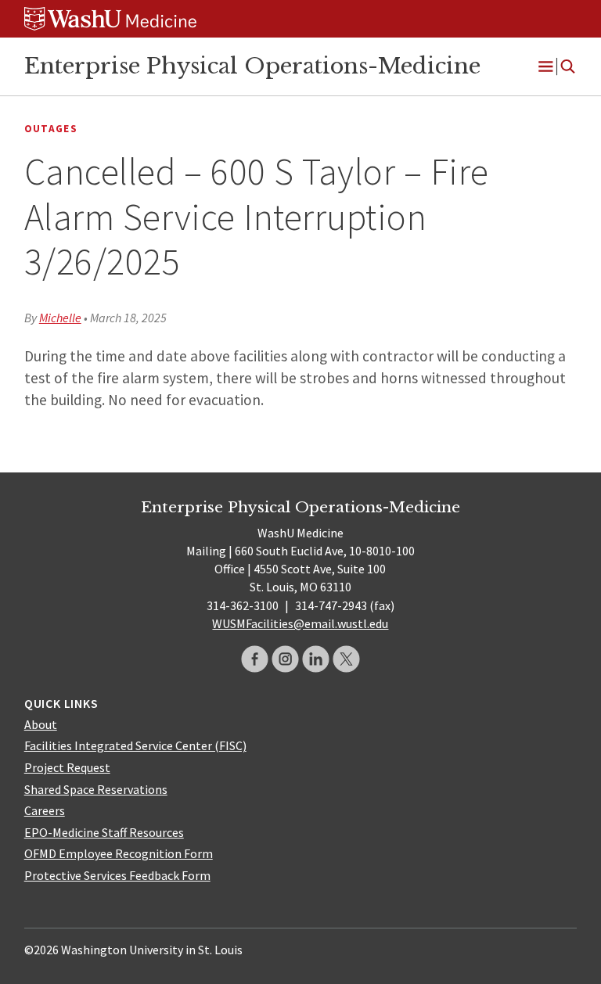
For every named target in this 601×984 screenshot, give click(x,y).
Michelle (60, 317)
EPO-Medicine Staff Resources (104, 832)
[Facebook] (254, 659)
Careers (44, 810)
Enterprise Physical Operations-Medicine (252, 65)
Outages (50, 129)
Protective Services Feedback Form (117, 875)
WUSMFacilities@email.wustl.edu (300, 623)
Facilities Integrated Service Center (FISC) (135, 745)
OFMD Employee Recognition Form (118, 853)
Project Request (67, 767)
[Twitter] (346, 659)
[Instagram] (285, 659)
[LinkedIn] (315, 659)
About (40, 724)
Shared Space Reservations (95, 789)
